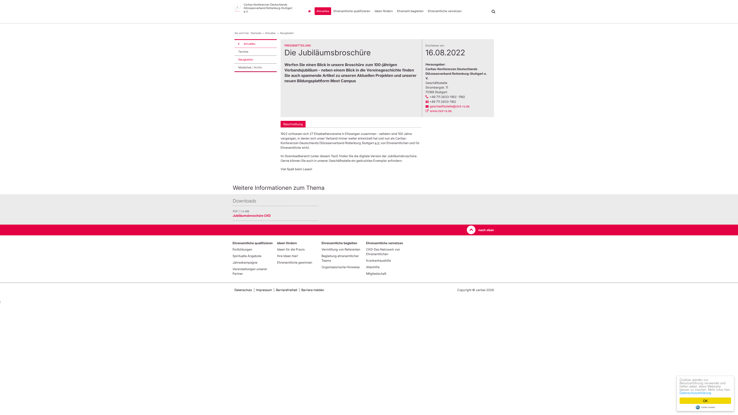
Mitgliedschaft (376, 274)
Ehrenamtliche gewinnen (294, 262)
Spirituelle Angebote (247, 256)
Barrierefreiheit (286, 290)
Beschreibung (293, 124)
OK (705, 400)
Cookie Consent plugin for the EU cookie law (705, 407)
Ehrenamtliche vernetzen (445, 11)
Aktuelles (323, 11)
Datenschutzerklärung (695, 392)
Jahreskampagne (245, 262)
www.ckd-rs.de (441, 111)
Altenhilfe (373, 267)
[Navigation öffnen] (238, 44)
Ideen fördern (384, 11)
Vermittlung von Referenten (341, 249)
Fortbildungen (242, 249)
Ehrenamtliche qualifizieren (351, 11)
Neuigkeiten (287, 33)
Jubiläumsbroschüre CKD (252, 215)
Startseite (310, 11)
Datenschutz (243, 290)
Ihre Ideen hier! (287, 256)
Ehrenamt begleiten (410, 11)
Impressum (264, 290)
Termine (243, 51)
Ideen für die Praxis (291, 249)
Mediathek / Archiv (250, 67)
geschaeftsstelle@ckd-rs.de (450, 106)
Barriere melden (312, 290)
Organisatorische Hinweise (341, 267)
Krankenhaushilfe (378, 260)
